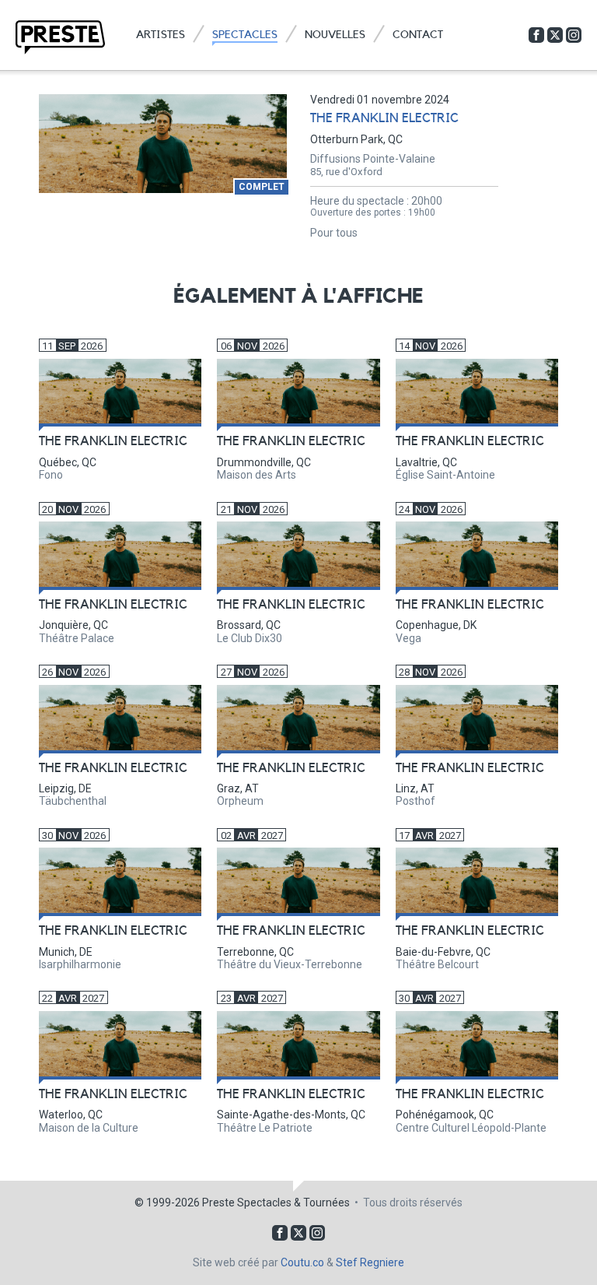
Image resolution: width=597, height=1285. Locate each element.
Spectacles (245, 35)
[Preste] (60, 37)
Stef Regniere (370, 1262)
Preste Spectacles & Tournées (276, 1202)
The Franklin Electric (384, 118)
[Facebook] (536, 35)
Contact (418, 35)
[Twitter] (555, 35)
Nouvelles (335, 35)
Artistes (160, 35)
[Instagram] (573, 35)
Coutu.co (302, 1262)
